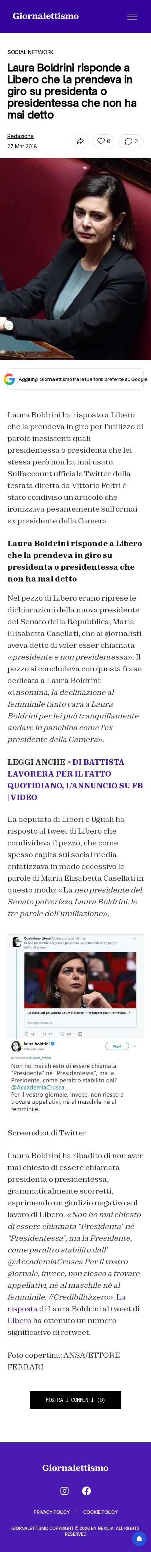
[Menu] (132, 16)
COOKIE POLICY (100, 1512)
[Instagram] (64, 1491)
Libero (19, 1320)
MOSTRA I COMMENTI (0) (75, 1400)
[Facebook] (86, 1491)
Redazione (20, 136)
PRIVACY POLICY (52, 1512)
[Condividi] (80, 141)
